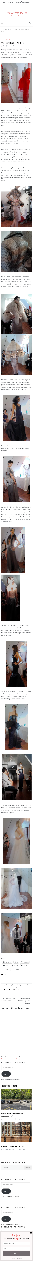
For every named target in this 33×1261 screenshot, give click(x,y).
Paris (19, 985)
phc (22, 985)
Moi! (4, 2)
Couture (8, 985)
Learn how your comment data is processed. (15, 1058)
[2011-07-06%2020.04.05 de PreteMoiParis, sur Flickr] (16, 841)
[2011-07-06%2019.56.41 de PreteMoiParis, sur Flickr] (16, 354)
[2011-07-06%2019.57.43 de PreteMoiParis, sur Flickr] (16, 479)
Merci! (6, 1074)
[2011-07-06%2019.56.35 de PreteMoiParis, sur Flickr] (16, 314)
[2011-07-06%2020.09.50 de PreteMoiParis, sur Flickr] (16, 888)
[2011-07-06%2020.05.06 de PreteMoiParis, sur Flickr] (16, 251)
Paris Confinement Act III (12, 1146)
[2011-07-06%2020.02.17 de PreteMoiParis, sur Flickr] (16, 777)
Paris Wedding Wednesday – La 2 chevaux (24, 1000)
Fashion (4, 38)
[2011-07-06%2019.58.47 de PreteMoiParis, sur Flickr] (10, 597)
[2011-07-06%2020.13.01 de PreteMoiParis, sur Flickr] (16, 82)
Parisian (8, 40)
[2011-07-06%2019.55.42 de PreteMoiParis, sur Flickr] (16, 206)
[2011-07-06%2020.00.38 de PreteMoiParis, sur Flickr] (16, 417)
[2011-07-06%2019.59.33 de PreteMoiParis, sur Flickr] (16, 663)
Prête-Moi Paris (16, 13)
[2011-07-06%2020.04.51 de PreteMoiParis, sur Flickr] (16, 932)
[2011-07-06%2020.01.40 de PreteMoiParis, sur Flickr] (16, 727)
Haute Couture (17, 38)
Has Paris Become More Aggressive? (12, 1114)
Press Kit (10, 2)
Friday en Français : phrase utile (9, 999)
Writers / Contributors (23, 2)
